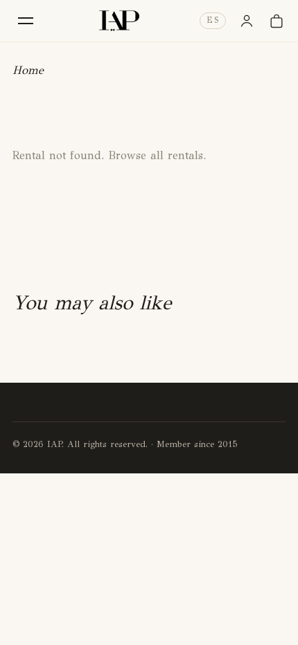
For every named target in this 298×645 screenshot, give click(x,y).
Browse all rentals (155, 155)
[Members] (246, 20)
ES (213, 20)
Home (28, 70)
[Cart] (277, 21)
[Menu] (25, 20)
